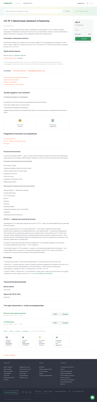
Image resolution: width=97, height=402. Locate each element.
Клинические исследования (67, 379)
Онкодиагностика (24, 371)
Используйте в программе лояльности (42, 343)
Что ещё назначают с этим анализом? (14, 84)
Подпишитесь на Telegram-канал (59, 343)
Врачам (41, 373)
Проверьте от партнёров (25, 343)
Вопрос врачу (23, 373)
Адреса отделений (8, 371)
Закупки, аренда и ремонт (45, 369)
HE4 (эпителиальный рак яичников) (15, 313)
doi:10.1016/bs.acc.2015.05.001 (44, 273)
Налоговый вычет (24, 375)
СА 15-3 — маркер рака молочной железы (15, 141)
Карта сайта (38, 391)
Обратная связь (23, 377)
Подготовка (6, 375)
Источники (6, 143)
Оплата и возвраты (65, 377)
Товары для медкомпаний (45, 375)
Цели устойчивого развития (67, 375)
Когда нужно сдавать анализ (11, 79)
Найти (67, 11)
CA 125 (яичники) (9, 322)
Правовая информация (66, 373)
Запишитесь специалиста (9, 343)
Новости (62, 369)
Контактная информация (66, 371)
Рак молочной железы (9, 138)
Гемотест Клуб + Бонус (25, 369)
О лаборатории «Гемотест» (67, 367)
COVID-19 (6, 379)
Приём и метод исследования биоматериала (16, 77)
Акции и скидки (7, 369)
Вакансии (62, 384)
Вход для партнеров (11, 392)
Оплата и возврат (48, 391)
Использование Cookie (78, 391)
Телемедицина (7, 373)
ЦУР (69, 391)
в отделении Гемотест (19, 55)
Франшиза (41, 367)
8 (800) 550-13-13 (27, 3)
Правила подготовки (10, 58)
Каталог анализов (8, 367)
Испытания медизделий (66, 381)
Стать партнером (43, 371)
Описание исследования (10, 82)
